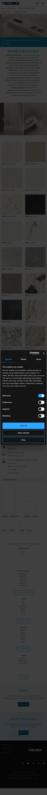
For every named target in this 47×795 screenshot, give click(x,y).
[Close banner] (43, 353)
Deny (23, 440)
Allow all (23, 426)
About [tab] (38, 359)
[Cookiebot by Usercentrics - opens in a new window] (29, 353)
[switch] (41, 402)
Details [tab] (23, 359)
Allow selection (23, 433)
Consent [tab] (8, 359)
